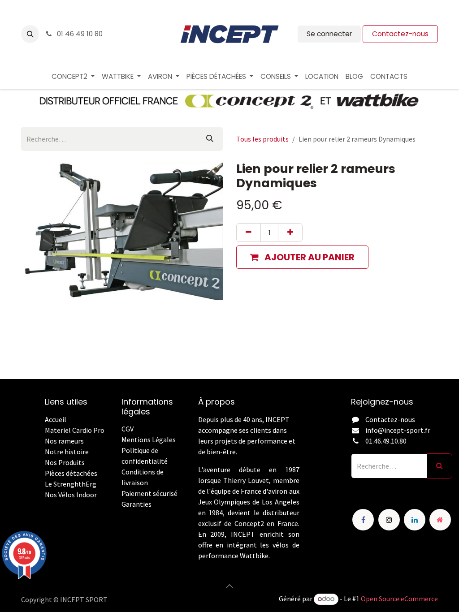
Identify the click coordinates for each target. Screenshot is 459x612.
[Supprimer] (248, 232)
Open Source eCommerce (399, 598)
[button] (30, 34)
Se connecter (329, 34)
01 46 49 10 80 (79, 34)
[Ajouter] (290, 232)
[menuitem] (73, 77)
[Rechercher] (210, 139)
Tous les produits (262, 138)
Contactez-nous (400, 34)
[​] (122, 514)
